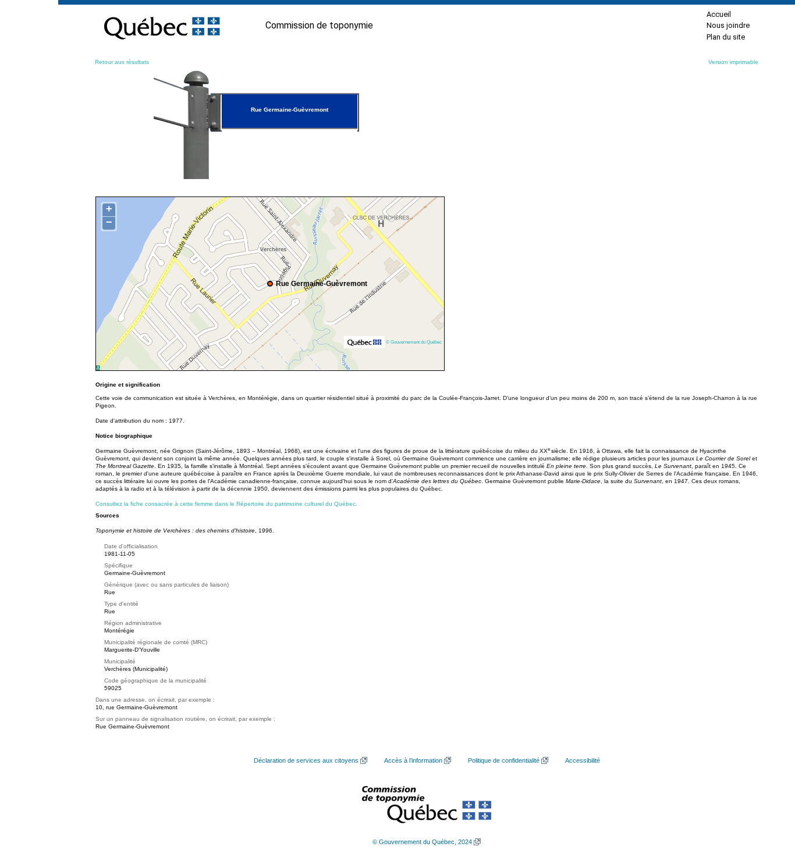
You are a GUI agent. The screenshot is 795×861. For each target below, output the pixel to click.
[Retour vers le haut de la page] (766, 797)
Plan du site (726, 37)
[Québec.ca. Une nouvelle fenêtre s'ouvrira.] (162, 26)
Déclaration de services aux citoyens (306, 760)
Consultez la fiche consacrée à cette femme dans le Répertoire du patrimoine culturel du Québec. (226, 504)
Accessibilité (582, 760)
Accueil (719, 14)
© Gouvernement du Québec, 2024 (422, 841)
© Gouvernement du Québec (414, 342)
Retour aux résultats (122, 62)
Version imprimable (733, 62)
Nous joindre (728, 25)
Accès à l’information (413, 760)
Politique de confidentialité (504, 760)
